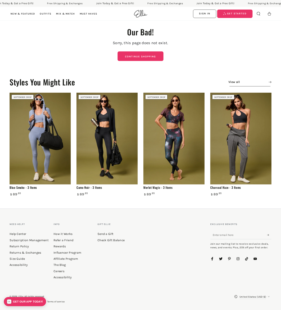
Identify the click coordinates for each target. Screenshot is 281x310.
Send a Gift (105, 234)
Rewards (60, 246)
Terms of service (56, 301)
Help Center (18, 234)
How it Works (63, 234)
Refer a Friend (63, 240)
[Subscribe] (269, 235)
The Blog (60, 265)
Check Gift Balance (111, 240)
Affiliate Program (66, 258)
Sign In (204, 13)
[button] (258, 14)
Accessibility (62, 277)
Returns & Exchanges (25, 252)
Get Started (236, 13)
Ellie (21, 296)
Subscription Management (29, 240)
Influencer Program (67, 252)
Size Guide (17, 258)
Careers (59, 271)
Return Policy (19, 246)
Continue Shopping (140, 56)
